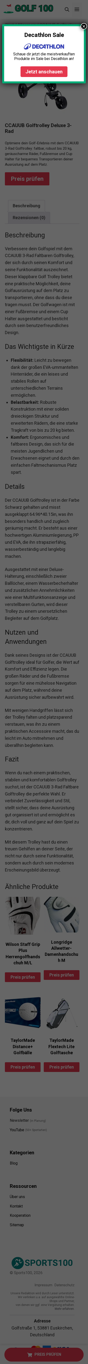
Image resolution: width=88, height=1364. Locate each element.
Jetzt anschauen (44, 72)
